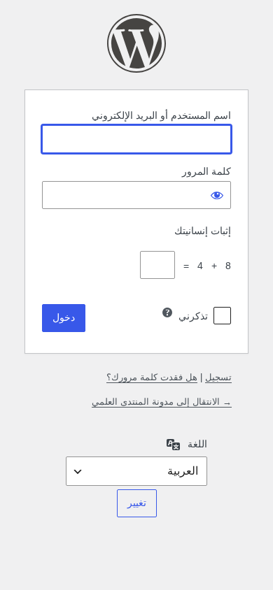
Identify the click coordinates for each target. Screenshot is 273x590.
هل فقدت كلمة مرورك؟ (151, 377)
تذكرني (193, 316)
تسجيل (218, 377)
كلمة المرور (206, 171)
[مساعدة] (167, 312)
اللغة (197, 443)
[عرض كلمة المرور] (217, 195)
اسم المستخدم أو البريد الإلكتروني (161, 115)
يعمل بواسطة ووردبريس (136, 43)
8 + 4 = (204, 265)
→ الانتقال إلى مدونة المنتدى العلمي (162, 401)
